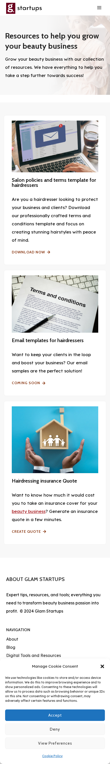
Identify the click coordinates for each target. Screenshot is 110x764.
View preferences (55, 743)
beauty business (29, 511)
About (12, 639)
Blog (10, 647)
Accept (55, 715)
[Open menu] (99, 7)
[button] (102, 666)
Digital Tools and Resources (33, 655)
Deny (55, 729)
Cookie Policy (52, 756)
